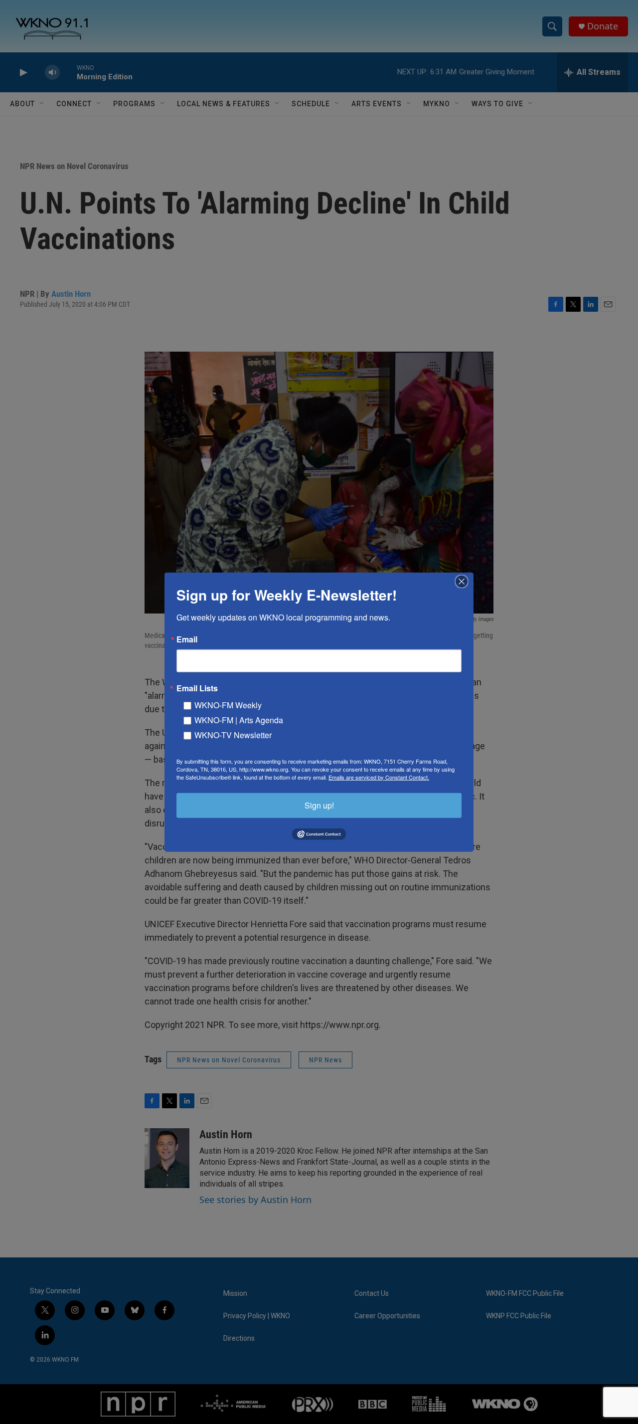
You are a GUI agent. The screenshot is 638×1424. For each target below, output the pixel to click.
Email (186, 639)
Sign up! (319, 805)
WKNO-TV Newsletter (233, 734)
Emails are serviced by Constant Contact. (378, 777)
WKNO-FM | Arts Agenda (238, 719)
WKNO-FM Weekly (228, 704)
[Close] (465, 581)
